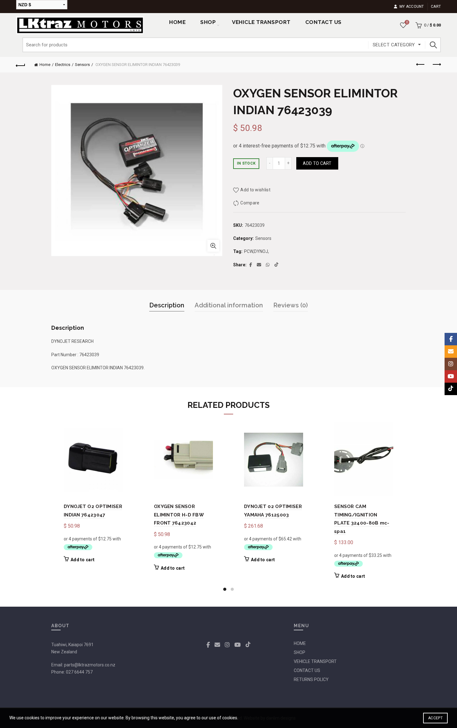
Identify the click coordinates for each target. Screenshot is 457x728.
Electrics (62, 64)
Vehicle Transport (261, 22)
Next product (436, 64)
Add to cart (317, 163)
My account (411, 6)
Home (177, 22)
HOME (300, 643)
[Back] (21, 64)
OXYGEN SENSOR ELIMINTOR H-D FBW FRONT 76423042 (179, 515)
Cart (436, 6)
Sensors (82, 64)
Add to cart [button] (83, 559)
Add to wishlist (255, 189)
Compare (249, 202)
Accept (435, 718)
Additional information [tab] (229, 305)
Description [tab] (166, 305)
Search (433, 45)
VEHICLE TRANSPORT (315, 661)
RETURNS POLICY (311, 679)
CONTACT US (307, 670)
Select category (394, 45)
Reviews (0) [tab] (290, 305)
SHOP (208, 22)
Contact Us (323, 22)
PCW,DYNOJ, (256, 251)
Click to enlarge (213, 246)
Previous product (420, 64)
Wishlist (407, 22)
